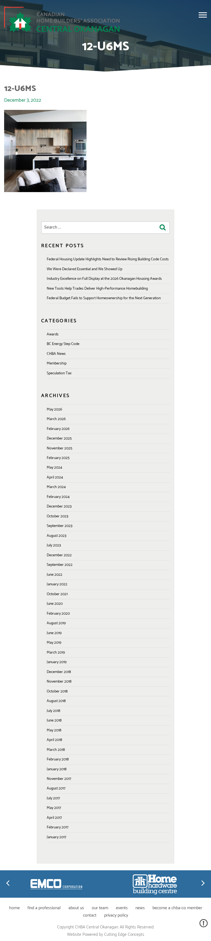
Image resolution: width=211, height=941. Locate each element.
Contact (89, 915)
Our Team (100, 908)
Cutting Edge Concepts (124, 934)
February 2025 (58, 458)
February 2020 (58, 614)
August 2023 (56, 536)
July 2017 (53, 798)
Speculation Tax (59, 373)
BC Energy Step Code (63, 344)
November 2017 (59, 779)
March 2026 (56, 419)
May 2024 (54, 467)
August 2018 (56, 701)
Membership (56, 363)
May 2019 (54, 643)
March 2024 (56, 487)
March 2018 (56, 750)
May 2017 (54, 808)
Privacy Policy (116, 915)
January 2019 (56, 662)
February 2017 (57, 827)
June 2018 (54, 720)
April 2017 (54, 818)
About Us (76, 908)
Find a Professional (44, 908)
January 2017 (56, 837)
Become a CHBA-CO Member (177, 908)
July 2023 (54, 545)
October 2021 (57, 594)
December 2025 (59, 438)
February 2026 (58, 429)
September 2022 (60, 565)
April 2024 (55, 477)
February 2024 (58, 497)
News (140, 908)
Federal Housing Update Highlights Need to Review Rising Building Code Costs (108, 259)
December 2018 (59, 672)
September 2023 (59, 526)
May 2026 (54, 409)
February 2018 (58, 759)
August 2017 (56, 788)
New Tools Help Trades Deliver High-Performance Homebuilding (97, 289)
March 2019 (56, 652)
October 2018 (57, 691)
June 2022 (54, 575)
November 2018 (59, 681)
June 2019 (54, 633)
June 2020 (55, 604)
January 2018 (56, 769)
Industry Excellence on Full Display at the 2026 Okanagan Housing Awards (104, 279)
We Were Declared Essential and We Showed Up (84, 269)
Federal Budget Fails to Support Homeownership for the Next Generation (104, 298)
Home (14, 908)
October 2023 (57, 516)
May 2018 (54, 730)
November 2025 (59, 448)
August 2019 (56, 623)
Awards (53, 334)
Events (122, 908)
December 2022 (59, 555)
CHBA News (56, 354)
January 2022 (57, 584)
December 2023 (59, 506)
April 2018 (54, 740)
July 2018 (53, 711)
